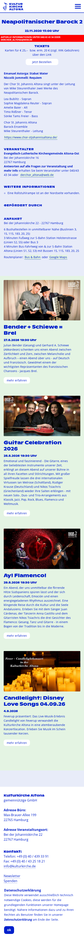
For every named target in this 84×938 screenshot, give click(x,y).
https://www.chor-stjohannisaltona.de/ (30, 137)
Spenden (10, 881)
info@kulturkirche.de (20, 866)
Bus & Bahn (33, 257)
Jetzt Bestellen (42, 62)
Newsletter (12, 876)
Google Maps (58, 257)
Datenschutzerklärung (18, 919)
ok (9, 930)
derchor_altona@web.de (37, 175)
